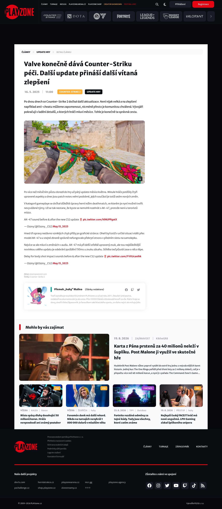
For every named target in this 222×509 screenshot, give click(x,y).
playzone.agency (117, 482)
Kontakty (202, 446)
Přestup (180, 410)
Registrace (203, 4)
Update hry (43, 52)
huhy (93, 410)
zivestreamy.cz (69, 487)
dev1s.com (19, 482)
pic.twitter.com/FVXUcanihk (124, 256)
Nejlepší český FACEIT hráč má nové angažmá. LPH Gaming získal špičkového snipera (179, 419)
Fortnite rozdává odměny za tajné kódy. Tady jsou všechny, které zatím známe (132, 419)
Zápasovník (182, 446)
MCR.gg (63, 4)
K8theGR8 (162, 338)
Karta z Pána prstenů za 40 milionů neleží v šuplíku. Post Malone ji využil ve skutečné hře (156, 352)
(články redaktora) (94, 289)
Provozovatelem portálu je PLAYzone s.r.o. (65, 437)
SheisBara (141, 410)
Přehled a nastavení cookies (59, 441)
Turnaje (54, 4)
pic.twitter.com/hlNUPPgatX (100, 219)
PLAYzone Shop (94, 4)
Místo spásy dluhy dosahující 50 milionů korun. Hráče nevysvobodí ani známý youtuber (40, 419)
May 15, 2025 (60, 226)
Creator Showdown (113, 4)
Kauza (34, 410)
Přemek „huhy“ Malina (68, 289)
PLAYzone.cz (36, 503)
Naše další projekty (25, 474)
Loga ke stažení (54, 452)
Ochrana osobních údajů (57, 445)
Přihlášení (180, 4)
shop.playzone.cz (46, 487)
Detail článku (63, 52)
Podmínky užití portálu (56, 449)
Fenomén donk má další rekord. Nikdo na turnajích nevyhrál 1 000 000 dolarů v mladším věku (86, 419)
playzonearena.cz (70, 482)
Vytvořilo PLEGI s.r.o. (195, 503)
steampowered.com (38, 274)
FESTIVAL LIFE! (130, 4)
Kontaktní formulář (55, 456)
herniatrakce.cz (46, 482)
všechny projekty (87, 488)
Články (44, 4)
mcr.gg (88, 482)
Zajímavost (142, 338)
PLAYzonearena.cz (77, 4)
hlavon (44, 410)
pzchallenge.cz (21, 487)
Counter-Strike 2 (69, 91)
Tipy (131, 410)
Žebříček (82, 410)
